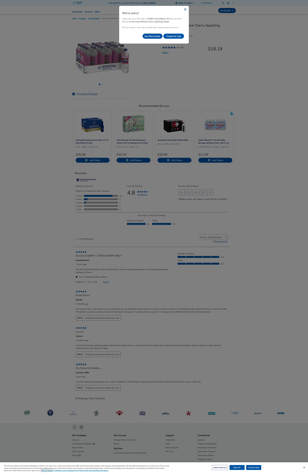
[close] (185, 9)
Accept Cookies (253, 467)
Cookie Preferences (220, 467)
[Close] (304, 467)
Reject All (237, 467)
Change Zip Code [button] (173, 36)
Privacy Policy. (47, 470)
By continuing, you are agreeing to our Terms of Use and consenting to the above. (80, 470)
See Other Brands (152, 36)
